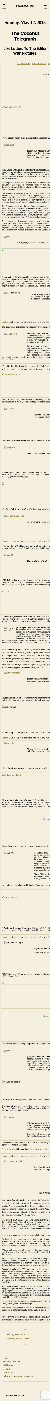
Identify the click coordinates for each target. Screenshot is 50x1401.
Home (6, 1358)
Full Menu (8, 1365)
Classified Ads (23, 63)
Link (11, 359)
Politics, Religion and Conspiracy (19, 1376)
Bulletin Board (39, 63)
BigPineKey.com (25, 5)
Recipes (6, 1368)
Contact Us (6, 322)
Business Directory (12, 1361)
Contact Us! (8, 1372)
